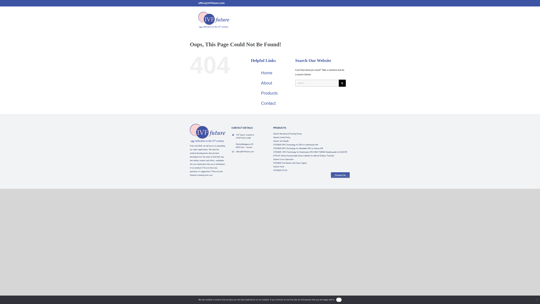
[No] (536, 299)
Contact (268, 103)
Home (266, 73)
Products (269, 93)
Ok (339, 300)
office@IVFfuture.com (211, 3)
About (266, 83)
